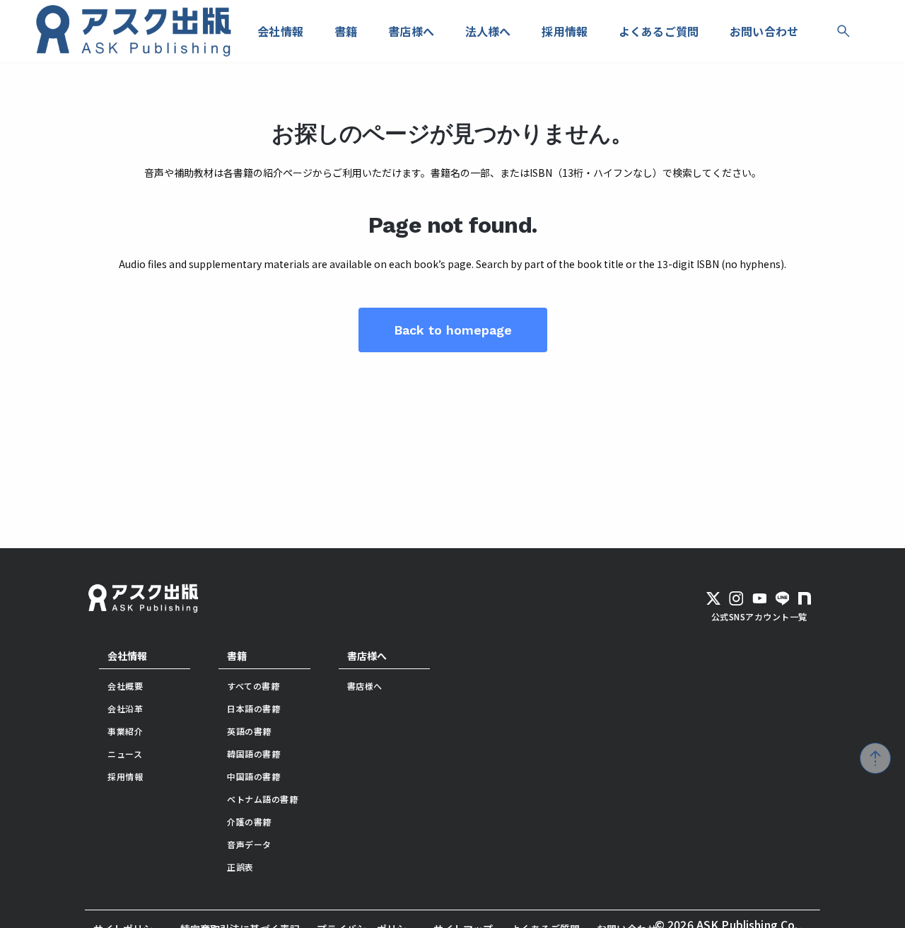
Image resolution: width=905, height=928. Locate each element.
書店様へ (367, 656)
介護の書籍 (249, 822)
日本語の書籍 (253, 708)
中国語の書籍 (253, 776)
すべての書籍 (253, 686)
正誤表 (240, 867)
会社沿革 (125, 708)
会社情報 (127, 656)
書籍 (237, 656)
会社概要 (125, 686)
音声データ (249, 844)
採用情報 (125, 776)
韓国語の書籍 (253, 754)
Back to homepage (453, 330)
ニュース (124, 754)
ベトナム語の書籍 (262, 799)
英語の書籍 (249, 731)
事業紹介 (125, 731)
